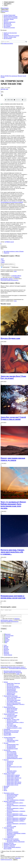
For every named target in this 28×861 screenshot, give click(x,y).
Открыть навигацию (9, 2)
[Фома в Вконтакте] (7, 634)
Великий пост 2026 (12, 795)
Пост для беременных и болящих (15, 800)
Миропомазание (11, 834)
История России (11, 747)
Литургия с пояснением (13, 840)
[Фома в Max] (5, 642)
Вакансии (6, 652)
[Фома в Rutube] (6, 641)
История (6, 743)
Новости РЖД (7, 734)
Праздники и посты (9, 793)
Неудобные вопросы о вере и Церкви (14, 251)
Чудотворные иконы (12, 712)
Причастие (10, 830)
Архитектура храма (12, 715)
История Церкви (11, 745)
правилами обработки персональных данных (13, 667)
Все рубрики (7, 26)
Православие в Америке (13, 775)
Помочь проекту (5, 274)
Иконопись (10, 764)
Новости (6, 20)
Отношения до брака (12, 755)
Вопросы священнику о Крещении (16, 819)
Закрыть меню (4, 9)
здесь (15, 271)
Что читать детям (11, 725)
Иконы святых (11, 711)
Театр (8, 769)
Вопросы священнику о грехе (15, 813)
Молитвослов (7, 23)
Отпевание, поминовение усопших (16, 833)
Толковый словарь (12, 770)
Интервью (6, 786)
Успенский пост (11, 797)
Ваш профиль (7, 3)
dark (4, 89)
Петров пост (10, 798)
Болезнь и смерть (11, 751)
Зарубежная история (12, 748)
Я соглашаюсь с (11, 275)
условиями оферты (16, 275)
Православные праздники (11, 696)
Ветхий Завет (10, 684)
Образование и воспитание (11, 732)
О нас (5, 645)
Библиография (11, 694)
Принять (15, 859)
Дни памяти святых (12, 701)
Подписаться (19, 662)
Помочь (6, 8)
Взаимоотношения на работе (14, 758)
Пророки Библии (11, 689)
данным (4, 202)
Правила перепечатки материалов (13, 672)
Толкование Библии (12, 691)
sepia (7, 89)
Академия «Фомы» (9, 19)
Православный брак (12, 757)
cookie (18, 673)
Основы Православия (9, 15)
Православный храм (9, 714)
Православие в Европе (13, 780)
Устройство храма (11, 716)
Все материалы (8, 24)
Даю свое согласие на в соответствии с (11, 279)
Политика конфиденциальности (12, 671)
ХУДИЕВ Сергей (9, 241)
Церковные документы (10, 844)
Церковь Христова (9, 843)
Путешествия (7, 733)
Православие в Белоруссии (14, 777)
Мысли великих (11, 772)
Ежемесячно (15, 267)
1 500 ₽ (2, 260)
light (2, 89)
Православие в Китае (12, 784)
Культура (6, 759)
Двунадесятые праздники (13, 700)
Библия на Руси (11, 693)
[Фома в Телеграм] (7, 637)
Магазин (6, 646)
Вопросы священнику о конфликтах (16, 818)
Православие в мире (9, 773)
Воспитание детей (8, 718)
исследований (19, 202)
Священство (10, 837)
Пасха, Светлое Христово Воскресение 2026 (14, 698)
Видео (5, 790)
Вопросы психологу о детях (14, 728)
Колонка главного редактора (11, 730)
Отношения (7, 729)
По (1, 202)
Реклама (6, 648)
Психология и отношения (10, 17)
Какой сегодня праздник (10, 32)
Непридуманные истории (10, 16)
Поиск (5, 5)
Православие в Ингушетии (14, 782)
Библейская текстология (13, 687)
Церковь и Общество (9, 845)
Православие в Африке (13, 776)
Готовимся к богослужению (11, 839)
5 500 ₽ (2, 262)
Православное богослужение (11, 35)
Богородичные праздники (14, 702)
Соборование (10, 836)
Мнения (20, 76)
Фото (5, 789)
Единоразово (6, 267)
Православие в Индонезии (14, 783)
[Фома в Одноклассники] (8, 635)
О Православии (11, 741)
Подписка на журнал (9, 27)
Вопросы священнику (9, 22)
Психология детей (11, 721)
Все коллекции (8, 38)
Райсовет (6, 34)
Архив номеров (8, 654)
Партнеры (6, 653)
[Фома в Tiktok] (6, 638)
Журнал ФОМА (5, 76)
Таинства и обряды (9, 827)
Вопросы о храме (11, 826)
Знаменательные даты (13, 744)
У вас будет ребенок (12, 726)
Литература (10, 762)
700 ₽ (2, 259)
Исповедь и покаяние (12, 832)
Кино (8, 768)
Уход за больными (11, 752)
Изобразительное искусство (14, 766)
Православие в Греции (13, 779)
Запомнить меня (6, 626)
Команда (6, 650)
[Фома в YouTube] (6, 639)
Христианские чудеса (12, 740)
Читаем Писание (11, 690)
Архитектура (10, 761)
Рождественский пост (12, 794)
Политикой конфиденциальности (9, 280)
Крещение (9, 829)
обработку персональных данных (10, 278)
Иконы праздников (12, 709)
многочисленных (11, 202)
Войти (11, 43)
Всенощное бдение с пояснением (15, 841)
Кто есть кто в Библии (13, 686)
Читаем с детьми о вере (10, 37)
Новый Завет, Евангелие (13, 683)
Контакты (6, 649)
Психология (7, 750)
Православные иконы (9, 707)
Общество (6, 252)
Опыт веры (10, 739)
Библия (6, 682)
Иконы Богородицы (12, 708)
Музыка (9, 765)
